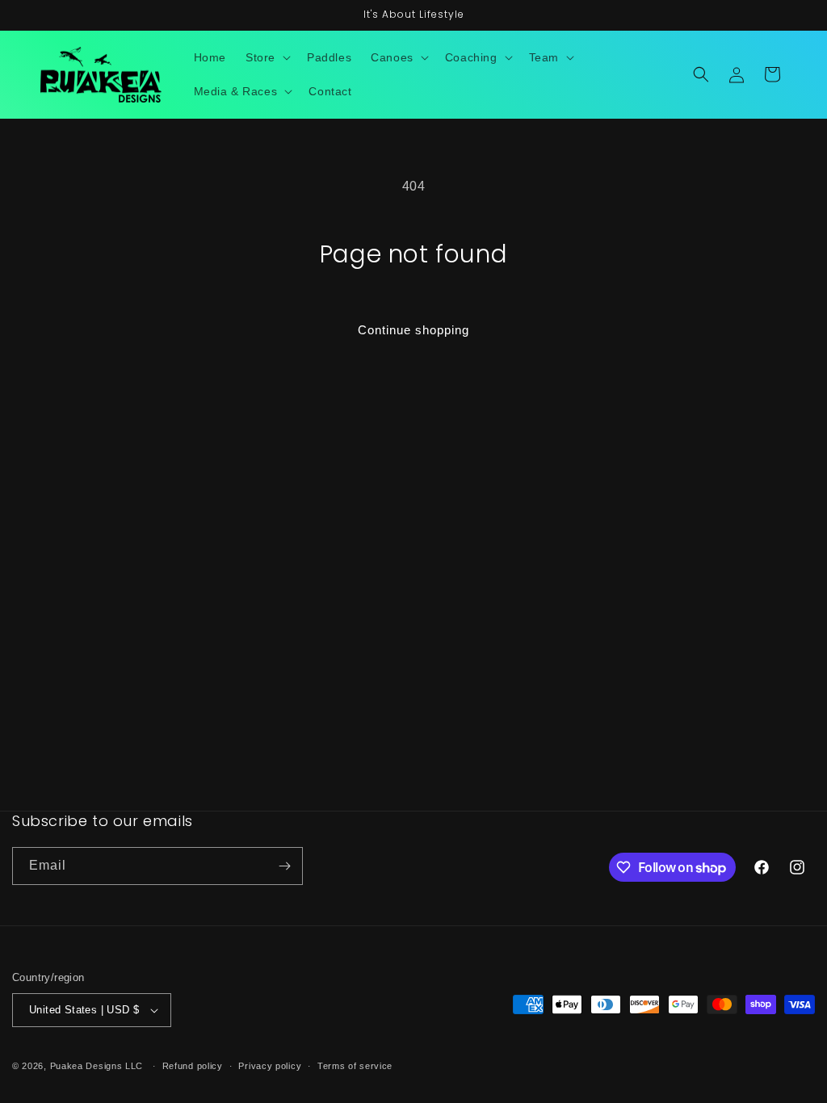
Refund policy (192, 1066)
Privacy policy (269, 1066)
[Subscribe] (284, 866)
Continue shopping (413, 330)
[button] (266, 57)
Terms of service (355, 1066)
